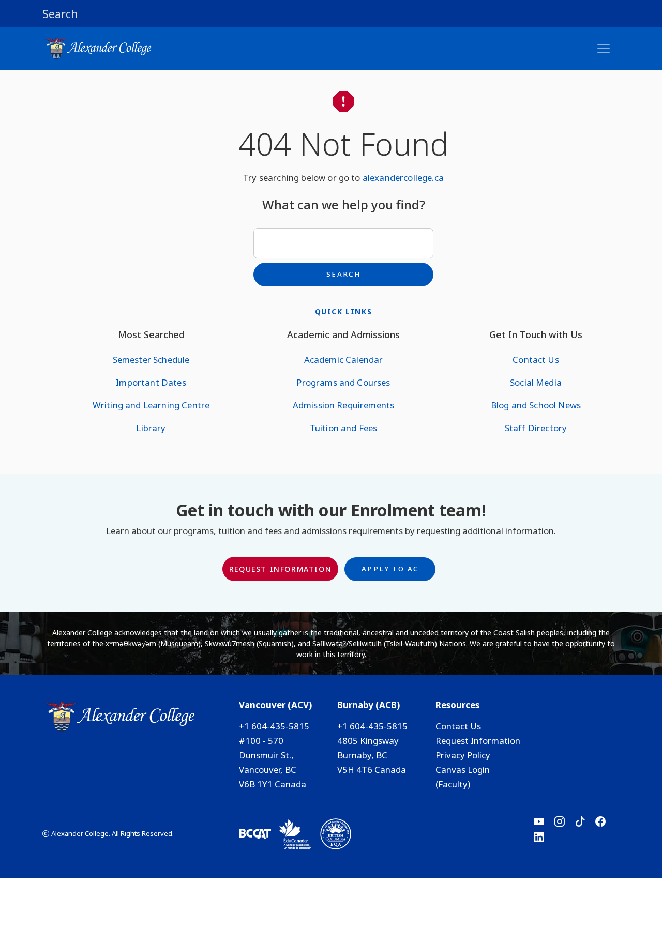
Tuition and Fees (344, 428)
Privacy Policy (462, 755)
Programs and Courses (343, 382)
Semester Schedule (151, 360)
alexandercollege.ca (403, 178)
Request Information (280, 569)
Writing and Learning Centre (151, 405)
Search (343, 274)
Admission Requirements (344, 405)
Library (151, 428)
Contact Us (536, 360)
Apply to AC (390, 568)
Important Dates (151, 382)
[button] (331, 13)
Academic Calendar (343, 360)
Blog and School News (536, 405)
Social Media (536, 382)
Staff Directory (536, 428)
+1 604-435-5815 (274, 726)
